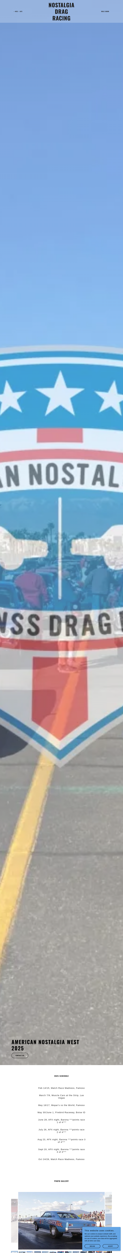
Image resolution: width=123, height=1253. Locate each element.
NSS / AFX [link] (18, 11)
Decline (92, 1246)
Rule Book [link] (105, 11)
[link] (61, 20)
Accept (110, 1246)
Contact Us (20, 1055)
